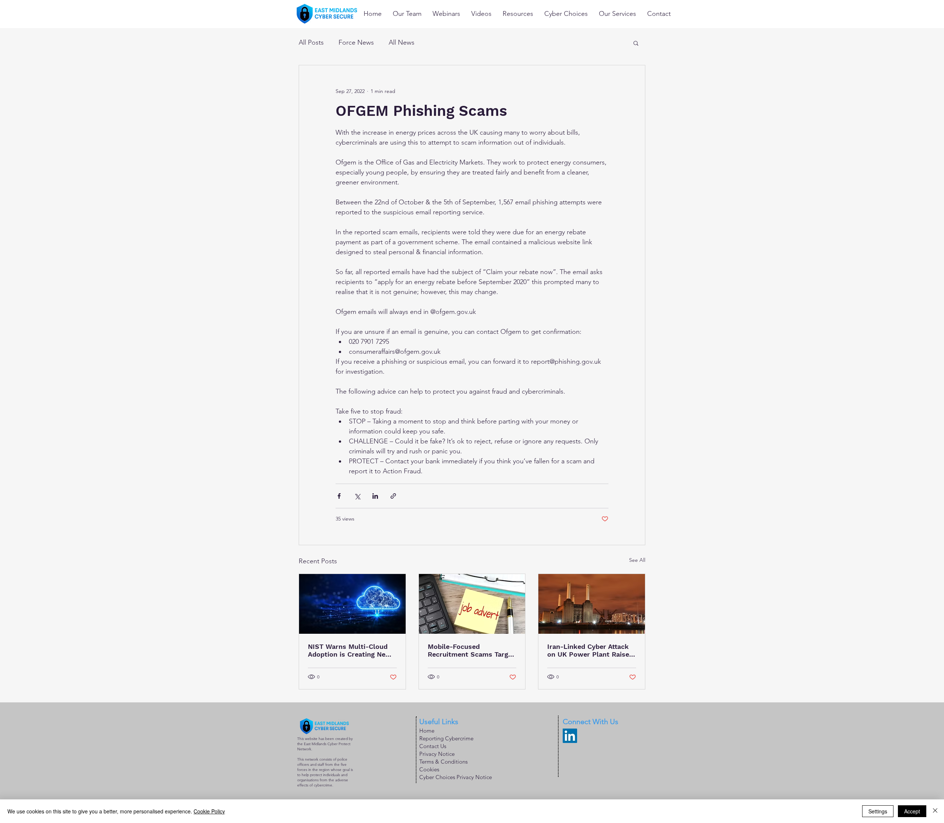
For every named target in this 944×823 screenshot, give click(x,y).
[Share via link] (393, 495)
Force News (356, 42)
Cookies (429, 769)
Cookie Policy (209, 811)
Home (426, 730)
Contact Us (432, 746)
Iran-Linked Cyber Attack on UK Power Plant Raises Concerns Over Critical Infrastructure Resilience (590, 650)
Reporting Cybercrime (446, 738)
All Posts (311, 42)
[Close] (935, 811)
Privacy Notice (437, 753)
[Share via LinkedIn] (375, 495)
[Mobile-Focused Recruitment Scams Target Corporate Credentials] (472, 604)
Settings (877, 811)
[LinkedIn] (570, 736)
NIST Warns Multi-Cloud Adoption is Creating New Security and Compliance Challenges (349, 650)
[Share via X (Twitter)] (357, 495)
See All (637, 560)
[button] (635, 43)
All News (401, 42)
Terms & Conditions (443, 761)
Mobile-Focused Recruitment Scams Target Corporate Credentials (471, 650)
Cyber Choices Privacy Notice (455, 777)
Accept (912, 811)
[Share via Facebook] (339, 495)
